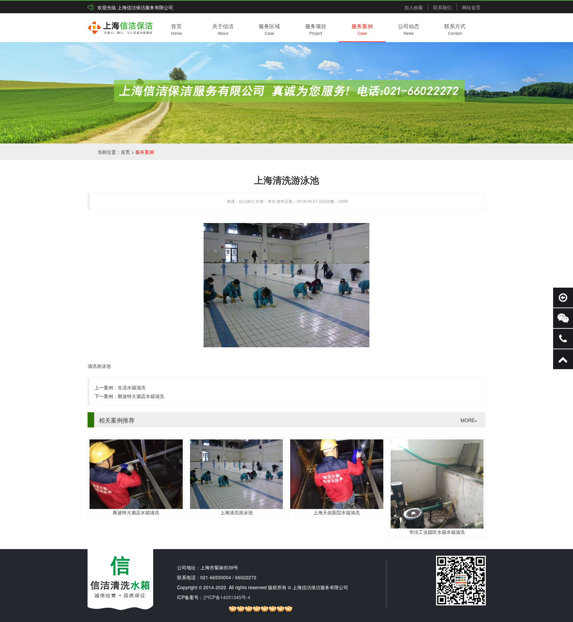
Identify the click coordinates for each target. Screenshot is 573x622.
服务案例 (144, 151)
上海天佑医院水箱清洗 (336, 512)
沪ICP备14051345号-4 (226, 597)
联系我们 (442, 7)
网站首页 (471, 7)
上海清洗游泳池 (236, 512)
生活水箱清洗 (132, 387)
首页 (125, 151)
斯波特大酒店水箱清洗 (141, 396)
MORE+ (469, 420)
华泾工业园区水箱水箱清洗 (437, 532)
